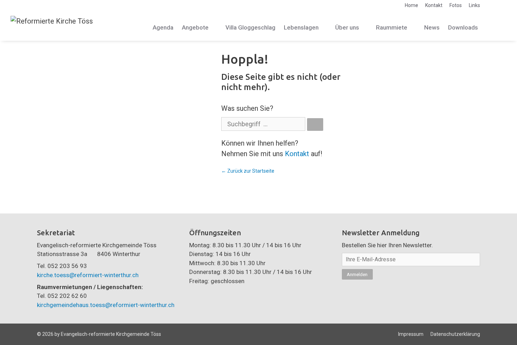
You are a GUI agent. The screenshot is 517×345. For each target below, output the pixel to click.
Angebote (195, 27)
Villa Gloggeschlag (250, 27)
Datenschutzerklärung (455, 334)
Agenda (163, 27)
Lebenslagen (301, 27)
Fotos (455, 5)
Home (411, 5)
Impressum (410, 334)
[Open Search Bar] (498, 27)
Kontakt (433, 5)
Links (474, 5)
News (432, 27)
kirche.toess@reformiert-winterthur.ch (88, 275)
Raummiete (391, 27)
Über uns (347, 27)
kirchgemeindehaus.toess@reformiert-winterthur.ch (105, 304)
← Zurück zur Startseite (247, 171)
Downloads (463, 27)
